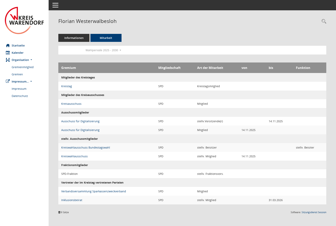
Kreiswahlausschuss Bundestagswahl (85, 147)
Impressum (19, 89)
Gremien (17, 74)
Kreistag (66, 86)
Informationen (74, 38)
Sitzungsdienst (314, 212)
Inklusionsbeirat (71, 200)
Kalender (18, 53)
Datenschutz (20, 96)
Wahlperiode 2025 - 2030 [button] (102, 50)
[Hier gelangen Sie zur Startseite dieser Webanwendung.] (24, 20)
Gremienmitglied (23, 67)
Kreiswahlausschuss (74, 156)
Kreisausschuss (71, 104)
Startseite (18, 45)
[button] (24, 59)
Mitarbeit (106, 38)
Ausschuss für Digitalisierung (80, 121)
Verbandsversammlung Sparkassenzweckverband (93, 191)
